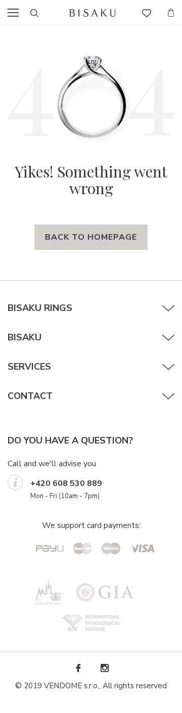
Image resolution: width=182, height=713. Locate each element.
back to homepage (91, 237)
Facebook (77, 668)
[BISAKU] (93, 13)
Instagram (104, 668)
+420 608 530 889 (66, 483)
